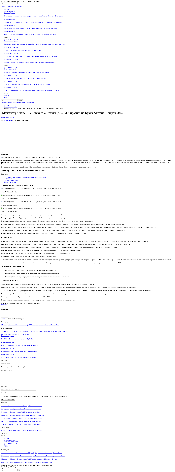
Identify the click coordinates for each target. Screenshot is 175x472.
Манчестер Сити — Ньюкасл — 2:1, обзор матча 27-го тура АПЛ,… (22, 421)
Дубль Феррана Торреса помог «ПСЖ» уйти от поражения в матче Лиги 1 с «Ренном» (31, 56)
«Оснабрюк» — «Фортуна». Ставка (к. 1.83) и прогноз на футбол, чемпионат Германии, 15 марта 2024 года (34, 331)
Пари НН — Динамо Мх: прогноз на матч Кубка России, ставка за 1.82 (26, 72)
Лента (6, 97)
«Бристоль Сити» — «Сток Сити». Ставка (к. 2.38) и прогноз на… (21, 406)
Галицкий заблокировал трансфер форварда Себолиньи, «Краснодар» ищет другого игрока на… (34, 44)
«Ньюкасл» (8, 179)
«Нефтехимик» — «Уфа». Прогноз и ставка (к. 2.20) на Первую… (21, 418)
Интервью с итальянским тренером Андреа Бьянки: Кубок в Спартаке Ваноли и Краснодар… (33, 16)
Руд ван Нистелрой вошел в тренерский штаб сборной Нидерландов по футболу (29, 62)
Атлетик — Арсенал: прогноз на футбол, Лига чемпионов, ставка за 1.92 (27, 84)
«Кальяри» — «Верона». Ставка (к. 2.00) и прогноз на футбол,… (21, 412)
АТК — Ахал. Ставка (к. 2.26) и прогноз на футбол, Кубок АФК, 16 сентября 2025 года (31, 90)
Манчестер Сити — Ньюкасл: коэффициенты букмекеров (27, 177)
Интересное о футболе (11, 39)
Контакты (7, 95)
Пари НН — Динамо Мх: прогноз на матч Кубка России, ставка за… (22, 430)
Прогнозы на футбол (10, 67)
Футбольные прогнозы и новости (11, 6)
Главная (6, 9)
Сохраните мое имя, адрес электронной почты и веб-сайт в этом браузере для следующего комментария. (35, 396)
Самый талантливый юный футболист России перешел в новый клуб (22, 415)
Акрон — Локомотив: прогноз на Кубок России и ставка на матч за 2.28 (26, 78)
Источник (4, 304)
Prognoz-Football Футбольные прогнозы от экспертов (17, 102)
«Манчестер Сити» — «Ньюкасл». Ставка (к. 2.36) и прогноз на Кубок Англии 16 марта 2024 (30, 325)
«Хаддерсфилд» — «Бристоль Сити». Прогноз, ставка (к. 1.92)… (21, 409)
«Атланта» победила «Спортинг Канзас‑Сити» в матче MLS (23, 50)
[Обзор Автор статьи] (4, 317)
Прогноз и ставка (10, 182)
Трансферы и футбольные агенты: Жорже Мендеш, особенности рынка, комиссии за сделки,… (33, 22)
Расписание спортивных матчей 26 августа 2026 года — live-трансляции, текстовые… (31, 28)
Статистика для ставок (12, 180)
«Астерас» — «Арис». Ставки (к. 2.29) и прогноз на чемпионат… (21, 424)
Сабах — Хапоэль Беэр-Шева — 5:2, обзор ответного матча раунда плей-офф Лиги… (31, 34)
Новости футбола (9, 11)
